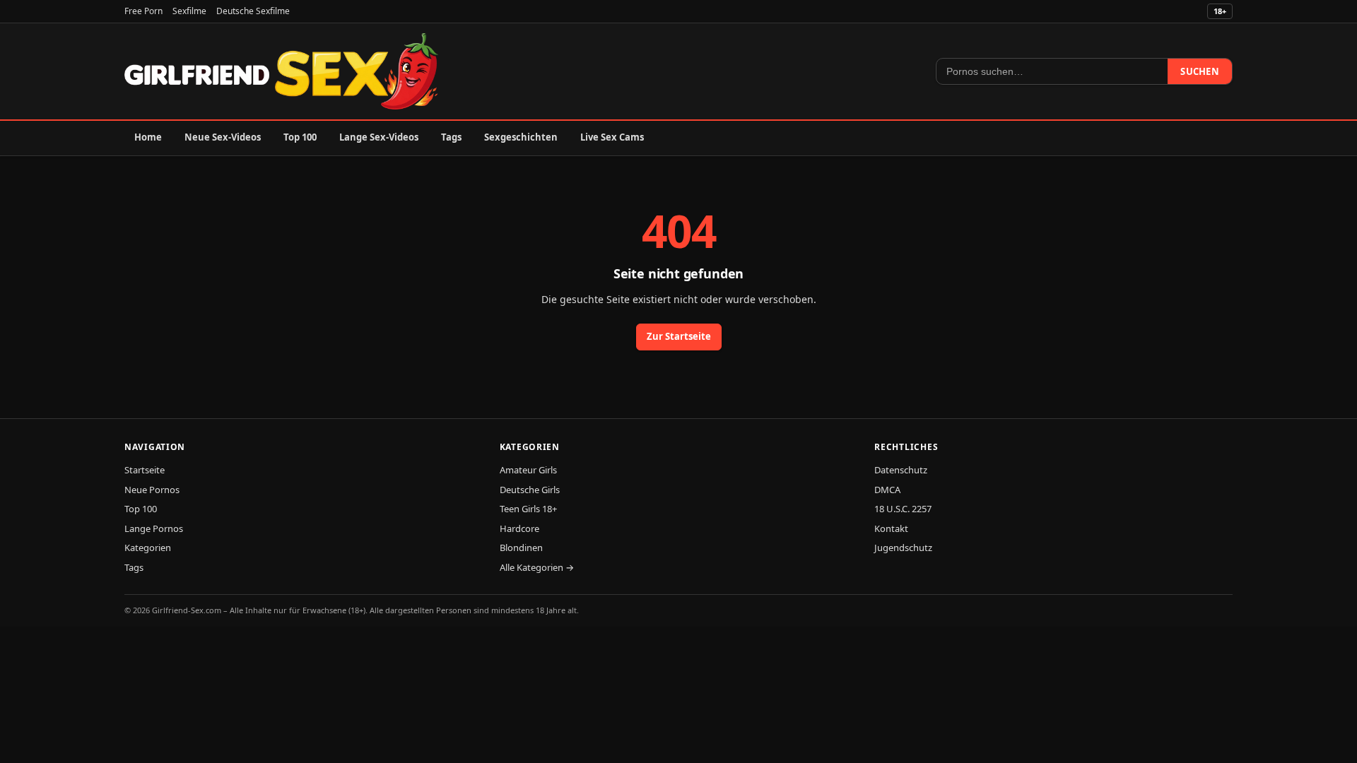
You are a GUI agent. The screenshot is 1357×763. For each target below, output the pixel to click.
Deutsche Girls (530, 489)
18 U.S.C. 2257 (903, 508)
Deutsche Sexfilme (253, 11)
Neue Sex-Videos (222, 137)
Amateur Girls (528, 469)
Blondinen (521, 547)
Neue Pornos (152, 489)
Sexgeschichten (521, 137)
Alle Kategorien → (537, 567)
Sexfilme (189, 11)
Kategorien (147, 547)
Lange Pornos (153, 528)
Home (148, 137)
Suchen (1199, 71)
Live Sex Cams (612, 137)
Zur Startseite (679, 336)
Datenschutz (900, 469)
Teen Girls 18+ (528, 508)
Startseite (144, 469)
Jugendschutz (903, 547)
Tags (451, 137)
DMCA (887, 489)
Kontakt (891, 528)
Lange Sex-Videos (378, 137)
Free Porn (143, 11)
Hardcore (519, 528)
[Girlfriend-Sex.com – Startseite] (281, 71)
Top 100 (300, 137)
